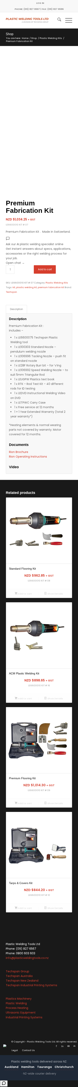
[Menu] (66, 20)
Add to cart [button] (24, 593)
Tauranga (44, 1067)
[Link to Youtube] (68, 1046)
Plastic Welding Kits (57, 282)
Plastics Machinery (19, 999)
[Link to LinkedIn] (62, 1046)
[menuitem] (40, 3)
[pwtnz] (32, 20)
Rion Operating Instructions (28, 457)
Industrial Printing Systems (24, 1017)
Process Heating (17, 1008)
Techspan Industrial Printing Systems (31, 985)
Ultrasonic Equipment (21, 1013)
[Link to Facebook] (56, 1046)
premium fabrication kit (51, 287)
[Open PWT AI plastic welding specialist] (4, 1083)
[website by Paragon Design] (5, 1045)
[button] (39, 251)
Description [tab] (16, 309)
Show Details (55, 593)
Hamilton (27, 1067)
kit (14, 287)
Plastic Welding (16, 1003)
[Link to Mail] (74, 1046)
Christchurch (64, 1067)
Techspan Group (17, 971)
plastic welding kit (26, 287)
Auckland (11, 1067)
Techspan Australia (19, 976)
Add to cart (45, 269)
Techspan (11, 292)
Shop (9, 34)
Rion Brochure (18, 452)
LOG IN (40, 3)
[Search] (57, 20)
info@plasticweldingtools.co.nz (27, 958)
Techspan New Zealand (22, 981)
